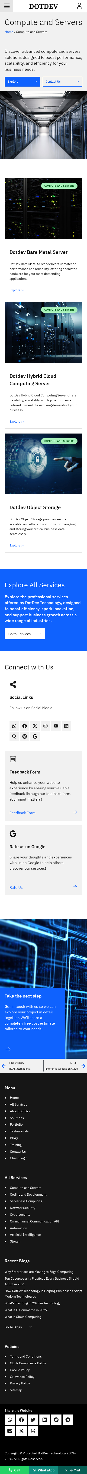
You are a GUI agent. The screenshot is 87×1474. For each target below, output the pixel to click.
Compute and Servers (43, 22)
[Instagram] (45, 726)
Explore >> (17, 290)
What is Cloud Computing (23, 1316)
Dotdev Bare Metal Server (39, 252)
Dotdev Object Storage (35, 507)
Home (9, 31)
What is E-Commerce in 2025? (26, 1310)
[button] (10, 1419)
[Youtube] (56, 726)
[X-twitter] (35, 726)
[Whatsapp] (14, 726)
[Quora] (14, 736)
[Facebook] (24, 726)
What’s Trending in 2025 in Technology (32, 1303)
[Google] (35, 736)
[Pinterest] (24, 736)
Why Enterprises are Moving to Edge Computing (39, 1271)
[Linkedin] (66, 726)
